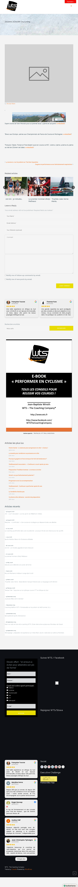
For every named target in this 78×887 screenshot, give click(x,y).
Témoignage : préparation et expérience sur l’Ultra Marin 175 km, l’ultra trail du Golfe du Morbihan (34, 633)
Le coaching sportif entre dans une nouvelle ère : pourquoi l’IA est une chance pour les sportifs (34, 531)
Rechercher (61, 328)
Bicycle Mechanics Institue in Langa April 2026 (19, 573)
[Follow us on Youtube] (56, 766)
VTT (9, 698)
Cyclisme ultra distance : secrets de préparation (24, 497)
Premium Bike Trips (47, 783)
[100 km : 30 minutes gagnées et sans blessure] (16, 186)
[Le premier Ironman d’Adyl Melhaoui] (39, 186)
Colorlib (14, 869)
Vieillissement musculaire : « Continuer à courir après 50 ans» (29, 464)
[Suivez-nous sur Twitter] (45, 766)
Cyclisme (11, 690)
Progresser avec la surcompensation (21, 480)
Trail (9, 695)
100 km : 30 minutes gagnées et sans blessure (19, 548)
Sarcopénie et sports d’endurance (15, 616)
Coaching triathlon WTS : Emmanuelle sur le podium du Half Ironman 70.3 (27, 607)
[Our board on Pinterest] (49, 766)
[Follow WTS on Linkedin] (52, 766)
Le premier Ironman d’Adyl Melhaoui (39, 200)
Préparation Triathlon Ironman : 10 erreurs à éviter (25, 470)
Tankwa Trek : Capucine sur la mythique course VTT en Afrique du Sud (26, 590)
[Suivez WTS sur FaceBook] (41, 766)
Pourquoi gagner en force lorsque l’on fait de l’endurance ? (28, 459)
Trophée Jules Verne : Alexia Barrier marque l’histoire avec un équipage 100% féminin (31, 582)
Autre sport (11, 700)
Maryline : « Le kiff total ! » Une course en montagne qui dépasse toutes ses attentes (30, 522)
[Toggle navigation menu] (71, 5)
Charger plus (21, 859)
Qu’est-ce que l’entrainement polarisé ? (21, 475)
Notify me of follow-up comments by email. (23, 275)
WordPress (28, 869)
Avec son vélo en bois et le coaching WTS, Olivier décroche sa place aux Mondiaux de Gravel (34, 624)
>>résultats (60, 123)
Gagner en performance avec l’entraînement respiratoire (53, 164)
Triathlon (11, 688)
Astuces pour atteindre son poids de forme (18, 565)
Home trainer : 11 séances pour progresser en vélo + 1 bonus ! (28, 448)
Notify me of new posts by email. (19, 279)
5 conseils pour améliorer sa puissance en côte (24, 453)
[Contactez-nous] (63, 766)
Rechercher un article (12, 324)
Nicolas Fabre (11, 103)
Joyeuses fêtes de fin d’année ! (14, 599)
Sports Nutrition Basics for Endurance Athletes (19, 539)
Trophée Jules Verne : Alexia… (60, 200)
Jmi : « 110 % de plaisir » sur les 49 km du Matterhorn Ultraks (23, 514)
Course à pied (12, 693)
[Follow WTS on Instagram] (59, 766)
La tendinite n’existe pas (16, 491)
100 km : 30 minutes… (14, 199)
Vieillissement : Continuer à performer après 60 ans (25, 486)
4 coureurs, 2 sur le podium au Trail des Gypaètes (22, 162)
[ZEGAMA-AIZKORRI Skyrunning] (39, 73)
